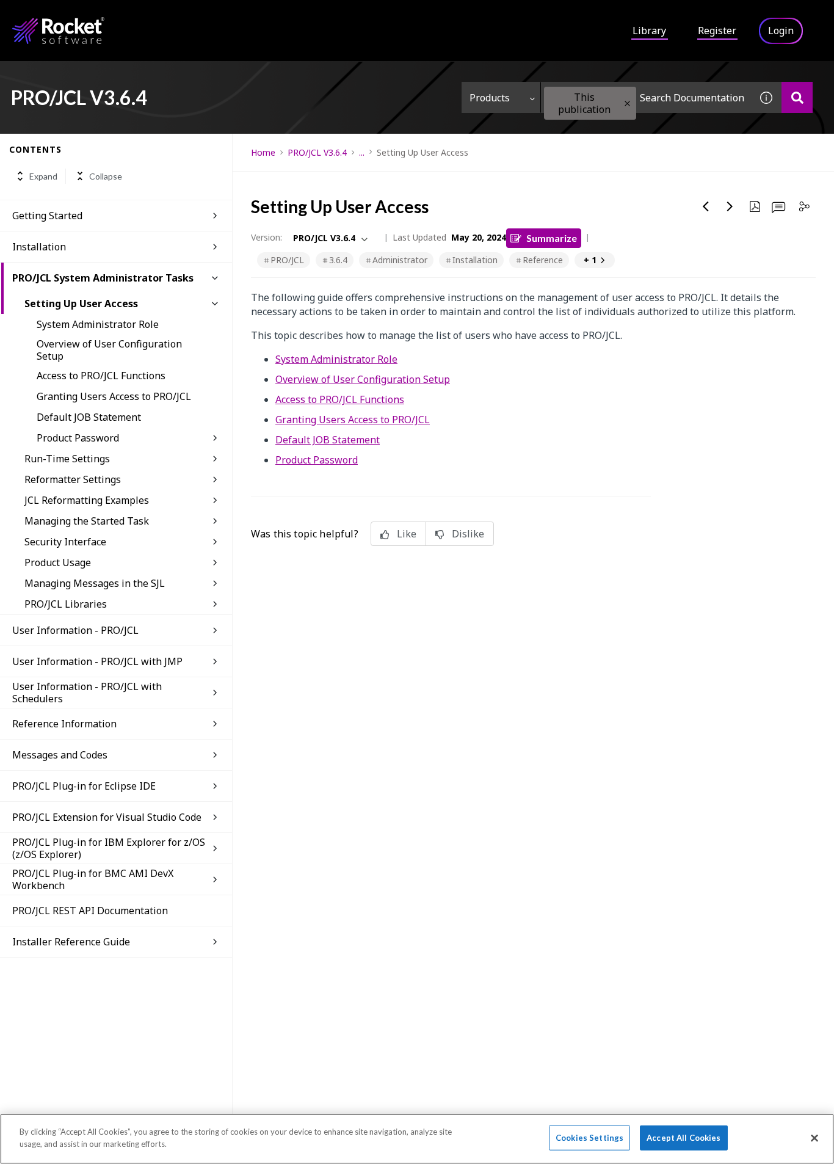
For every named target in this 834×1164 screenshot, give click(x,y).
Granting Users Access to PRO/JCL (114, 396)
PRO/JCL (287, 260)
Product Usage (57, 562)
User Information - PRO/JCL (75, 630)
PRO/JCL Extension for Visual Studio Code (106, 817)
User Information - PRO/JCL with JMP (97, 661)
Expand (43, 176)
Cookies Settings (589, 1138)
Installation (39, 246)
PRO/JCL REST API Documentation (90, 910)
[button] (627, 103)
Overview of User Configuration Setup (109, 350)
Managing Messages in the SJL (94, 583)
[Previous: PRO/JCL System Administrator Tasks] (706, 206)
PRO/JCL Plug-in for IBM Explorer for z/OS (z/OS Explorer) (108, 848)
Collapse (105, 176)
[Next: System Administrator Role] (730, 206)
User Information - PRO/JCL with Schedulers (87, 692)
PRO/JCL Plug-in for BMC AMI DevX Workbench (92, 879)
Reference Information (64, 723)
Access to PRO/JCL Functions (101, 375)
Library (649, 30)
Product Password (78, 438)
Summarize (551, 238)
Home (263, 152)
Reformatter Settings (72, 479)
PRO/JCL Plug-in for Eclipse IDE (84, 786)
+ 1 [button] (590, 260)
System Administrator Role (98, 324)
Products (490, 97)
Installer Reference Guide (71, 941)
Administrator (399, 260)
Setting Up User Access (81, 303)
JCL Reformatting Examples (86, 500)
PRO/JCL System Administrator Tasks (103, 278)
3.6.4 (338, 260)
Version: (266, 237)
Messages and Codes (59, 755)
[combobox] (646, 97)
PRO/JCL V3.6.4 (317, 152)
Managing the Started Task (86, 521)
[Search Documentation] (797, 97)
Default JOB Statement (89, 417)
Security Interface (65, 541)
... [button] (361, 152)
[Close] (814, 1137)
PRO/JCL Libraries (65, 604)
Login (781, 30)
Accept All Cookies (683, 1138)
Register (717, 30)
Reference (543, 260)
